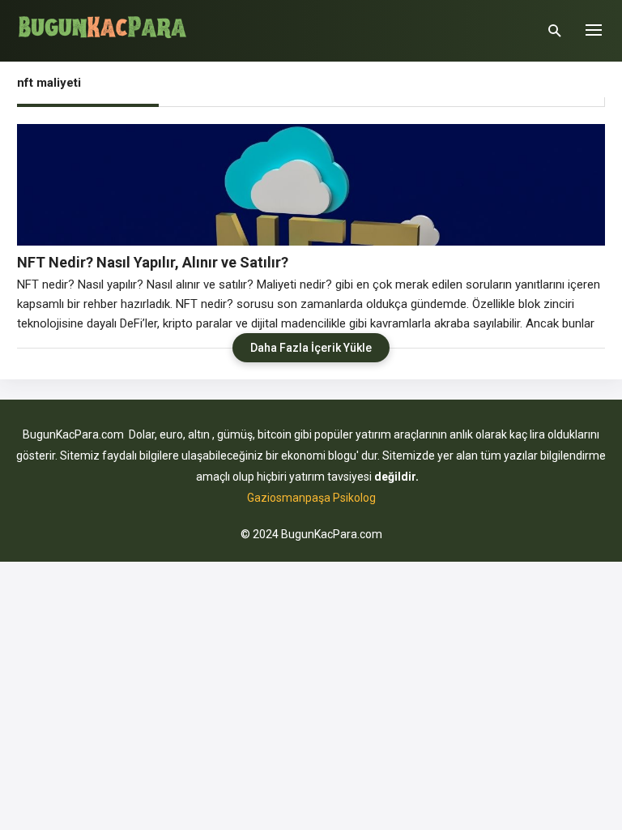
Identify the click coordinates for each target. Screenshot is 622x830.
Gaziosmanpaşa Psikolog (311, 497)
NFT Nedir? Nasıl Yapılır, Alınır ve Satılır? (152, 262)
